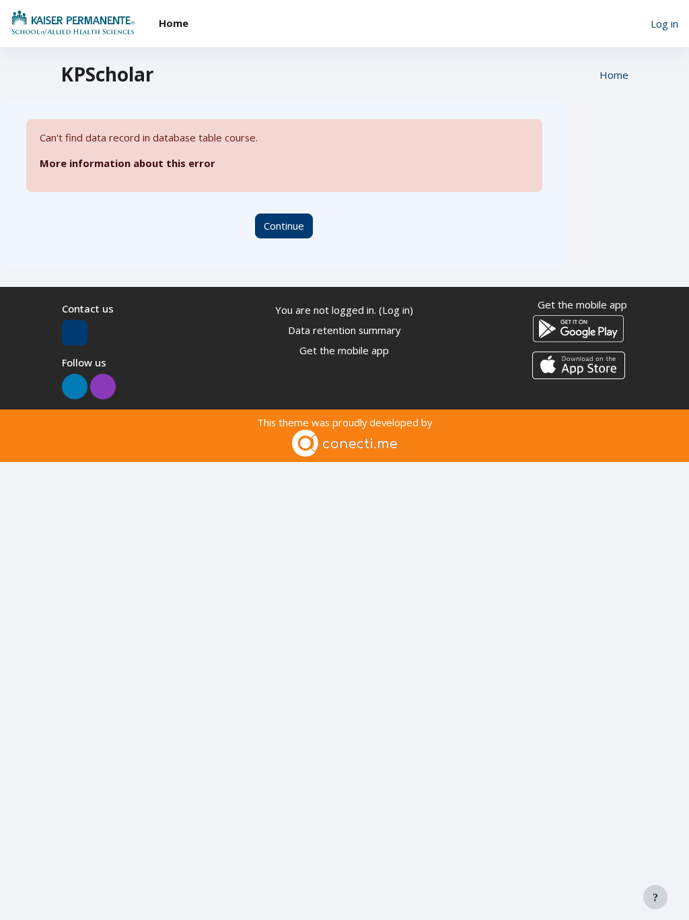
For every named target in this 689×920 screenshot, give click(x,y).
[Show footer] (655, 897)
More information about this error (127, 163)
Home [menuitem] (173, 23)
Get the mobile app (344, 350)
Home (614, 74)
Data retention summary (344, 330)
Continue (284, 225)
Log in (664, 23)
